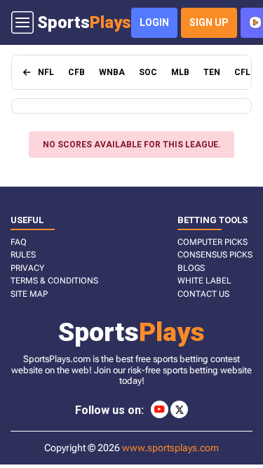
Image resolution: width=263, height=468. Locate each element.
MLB (180, 72)
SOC (148, 72)
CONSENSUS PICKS (214, 255)
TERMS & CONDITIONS (54, 281)
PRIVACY (27, 268)
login (154, 22)
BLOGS (191, 268)
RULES (23, 255)
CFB (76, 72)
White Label (204, 281)
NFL (46, 72)
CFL (242, 72)
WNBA (112, 72)
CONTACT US (203, 294)
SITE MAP (29, 294)
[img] (27, 72)
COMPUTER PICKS (212, 242)
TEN (211, 72)
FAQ (19, 242)
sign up (209, 22)
